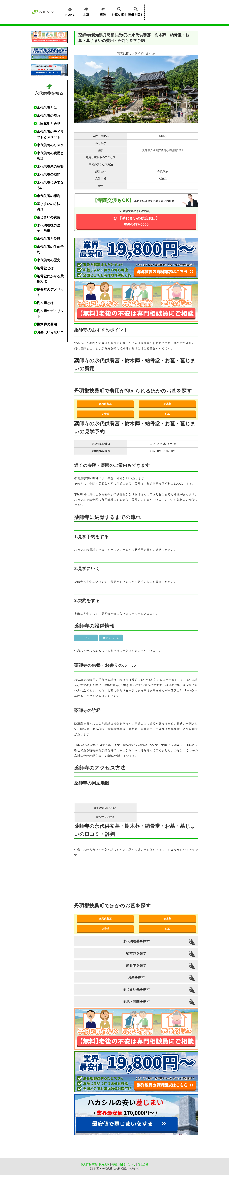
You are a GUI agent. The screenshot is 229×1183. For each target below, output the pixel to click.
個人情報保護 (89, 1164)
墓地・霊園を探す (136, 1001)
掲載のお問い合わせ (123, 1164)
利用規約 (104, 1164)
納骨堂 (105, 413)
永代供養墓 (105, 403)
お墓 (86, 14)
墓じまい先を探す (136, 989)
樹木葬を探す (136, 953)
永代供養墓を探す (136, 941)
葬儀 (103, 14)
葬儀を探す (135, 14)
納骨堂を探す (136, 965)
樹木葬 (167, 403)
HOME (69, 14)
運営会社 (143, 1164)
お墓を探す (119, 14)
